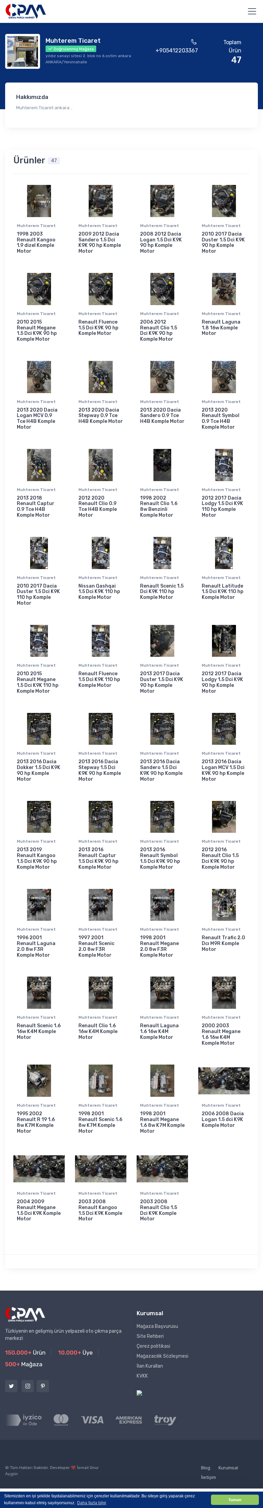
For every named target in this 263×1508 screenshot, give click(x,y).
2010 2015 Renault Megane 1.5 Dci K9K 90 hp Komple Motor (37, 330)
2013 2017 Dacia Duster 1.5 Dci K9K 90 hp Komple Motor (161, 682)
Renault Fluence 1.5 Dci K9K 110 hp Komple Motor (99, 679)
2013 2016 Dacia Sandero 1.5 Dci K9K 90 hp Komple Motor (161, 770)
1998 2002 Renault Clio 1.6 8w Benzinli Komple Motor (158, 506)
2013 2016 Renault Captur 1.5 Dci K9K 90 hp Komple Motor (98, 858)
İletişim (208, 1477)
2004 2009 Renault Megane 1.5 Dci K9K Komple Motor (39, 1210)
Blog (205, 1467)
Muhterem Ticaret (36, 225)
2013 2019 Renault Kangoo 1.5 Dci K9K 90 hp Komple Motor (37, 858)
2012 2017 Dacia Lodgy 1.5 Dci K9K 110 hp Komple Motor (222, 506)
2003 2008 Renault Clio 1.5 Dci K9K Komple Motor (158, 1210)
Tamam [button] (234, 1500)
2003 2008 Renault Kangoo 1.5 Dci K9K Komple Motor (100, 1210)
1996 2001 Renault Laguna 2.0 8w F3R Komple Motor (36, 946)
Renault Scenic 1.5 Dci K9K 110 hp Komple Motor (162, 592)
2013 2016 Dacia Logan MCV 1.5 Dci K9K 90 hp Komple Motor (223, 770)
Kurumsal (228, 1467)
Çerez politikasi (153, 1346)
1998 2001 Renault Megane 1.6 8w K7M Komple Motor (162, 1122)
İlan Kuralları (150, 1366)
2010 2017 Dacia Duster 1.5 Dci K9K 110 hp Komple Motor (38, 594)
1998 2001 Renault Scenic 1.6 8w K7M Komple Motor (100, 1122)
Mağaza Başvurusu (157, 1326)
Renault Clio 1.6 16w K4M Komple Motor (97, 1031)
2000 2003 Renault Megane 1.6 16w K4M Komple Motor (221, 1034)
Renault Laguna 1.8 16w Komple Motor (221, 328)
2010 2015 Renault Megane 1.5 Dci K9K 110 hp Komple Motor (38, 682)
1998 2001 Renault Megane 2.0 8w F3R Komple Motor (159, 946)
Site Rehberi (150, 1336)
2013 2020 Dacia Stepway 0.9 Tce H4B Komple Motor (100, 416)
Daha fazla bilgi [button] (91, 1502)
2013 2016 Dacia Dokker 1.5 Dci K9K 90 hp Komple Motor (38, 770)
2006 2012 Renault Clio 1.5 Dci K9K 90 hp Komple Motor (158, 330)
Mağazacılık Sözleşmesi (162, 1356)
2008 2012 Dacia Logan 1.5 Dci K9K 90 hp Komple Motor (161, 242)
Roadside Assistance (121, 1472)
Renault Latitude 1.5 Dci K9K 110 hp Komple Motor (222, 592)
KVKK (142, 1376)
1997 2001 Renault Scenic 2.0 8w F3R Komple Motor (96, 946)
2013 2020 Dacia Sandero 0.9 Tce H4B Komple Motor (162, 416)
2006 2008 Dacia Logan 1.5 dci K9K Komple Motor (223, 1119)
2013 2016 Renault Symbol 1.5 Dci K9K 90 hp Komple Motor (160, 858)
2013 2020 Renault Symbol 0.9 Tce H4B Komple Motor (220, 418)
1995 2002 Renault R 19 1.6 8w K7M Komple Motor (36, 1122)
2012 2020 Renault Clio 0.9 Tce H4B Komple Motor (97, 506)
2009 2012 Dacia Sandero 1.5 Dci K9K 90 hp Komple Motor (99, 242)
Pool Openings (170, 1472)
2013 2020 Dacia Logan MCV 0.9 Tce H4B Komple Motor (37, 418)
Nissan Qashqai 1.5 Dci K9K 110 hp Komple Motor (99, 592)
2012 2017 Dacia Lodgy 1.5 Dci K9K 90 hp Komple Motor (222, 682)
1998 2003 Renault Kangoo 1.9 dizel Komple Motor (36, 242)
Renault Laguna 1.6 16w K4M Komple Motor (159, 1031)
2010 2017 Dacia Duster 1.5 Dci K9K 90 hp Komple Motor (223, 242)
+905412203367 (176, 50)
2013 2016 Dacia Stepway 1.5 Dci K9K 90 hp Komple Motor (99, 770)
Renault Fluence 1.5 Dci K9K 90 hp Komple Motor (98, 328)
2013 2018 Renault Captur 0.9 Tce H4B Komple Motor (35, 506)
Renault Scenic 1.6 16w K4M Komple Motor (39, 1031)
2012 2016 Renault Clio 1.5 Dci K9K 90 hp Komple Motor (220, 858)
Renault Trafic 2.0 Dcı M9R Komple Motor (223, 943)
